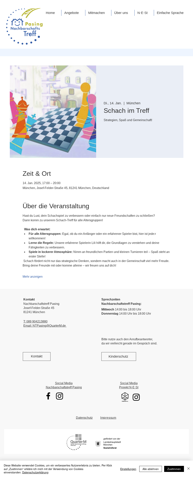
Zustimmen (174, 469)
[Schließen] (188, 469)
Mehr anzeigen (33, 276)
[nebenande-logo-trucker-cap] (125, 397)
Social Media (64, 383)
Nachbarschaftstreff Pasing (64, 387)
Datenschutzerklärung (35, 472)
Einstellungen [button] (128, 469)
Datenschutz (84, 417)
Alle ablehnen (150, 469)
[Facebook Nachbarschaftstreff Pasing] (48, 396)
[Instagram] (59, 396)
